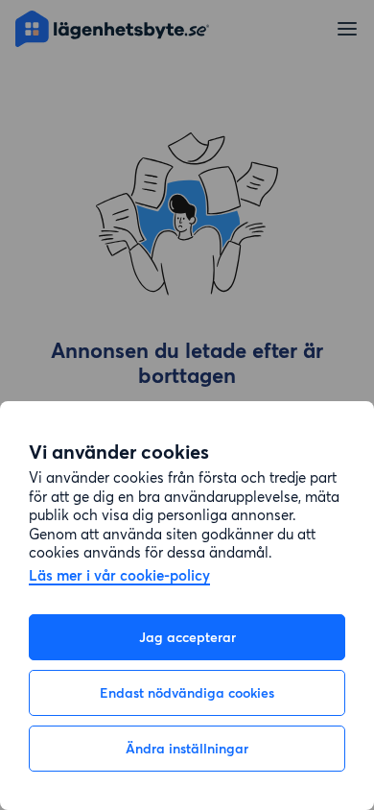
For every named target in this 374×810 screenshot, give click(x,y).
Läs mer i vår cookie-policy (119, 576)
